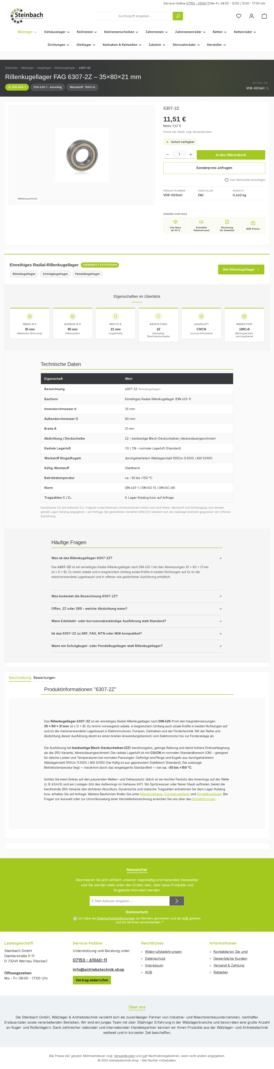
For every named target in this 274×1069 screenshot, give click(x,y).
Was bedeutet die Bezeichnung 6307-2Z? (84, 596)
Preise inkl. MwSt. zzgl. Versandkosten (187, 131)
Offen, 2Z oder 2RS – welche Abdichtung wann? (89, 609)
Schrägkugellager (177, 794)
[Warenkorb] (264, 16)
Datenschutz (155, 958)
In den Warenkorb (231, 155)
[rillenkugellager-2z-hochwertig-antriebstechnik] (82, 155)
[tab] (20, 678)
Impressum (154, 965)
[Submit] (176, 901)
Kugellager (44, 67)
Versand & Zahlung (228, 965)
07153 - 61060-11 (198, 3)
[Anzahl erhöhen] (190, 154)
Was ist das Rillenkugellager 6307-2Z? (81, 558)
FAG (201, 195)
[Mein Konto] (251, 16)
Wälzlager (27, 67)
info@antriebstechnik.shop (98, 969)
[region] (82, 155)
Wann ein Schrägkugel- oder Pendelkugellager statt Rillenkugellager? (107, 646)
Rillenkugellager (65, 67)
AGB (185, 918)
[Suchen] (178, 16)
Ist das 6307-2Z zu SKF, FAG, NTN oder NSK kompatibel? (96, 633)
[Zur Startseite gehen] (27, 16)
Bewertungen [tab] (44, 677)
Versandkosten (124, 1056)
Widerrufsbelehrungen (163, 951)
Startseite (11, 67)
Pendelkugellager (209, 794)
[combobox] (135, 16)
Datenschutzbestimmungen (116, 918)
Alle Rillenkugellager (239, 269)
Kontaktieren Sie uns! (230, 951)
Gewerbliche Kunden (230, 958)
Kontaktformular (203, 799)
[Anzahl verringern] (167, 154)
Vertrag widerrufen (92, 980)
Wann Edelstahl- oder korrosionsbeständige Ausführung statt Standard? (108, 621)
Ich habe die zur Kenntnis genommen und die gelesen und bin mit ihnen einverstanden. (140, 920)
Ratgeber (220, 972)
